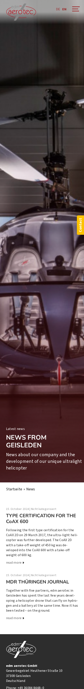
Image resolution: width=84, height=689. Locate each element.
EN (64, 9)
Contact (80, 225)
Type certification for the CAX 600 (41, 519)
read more (14, 562)
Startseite (14, 489)
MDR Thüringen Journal (37, 582)
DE (58, 9)
